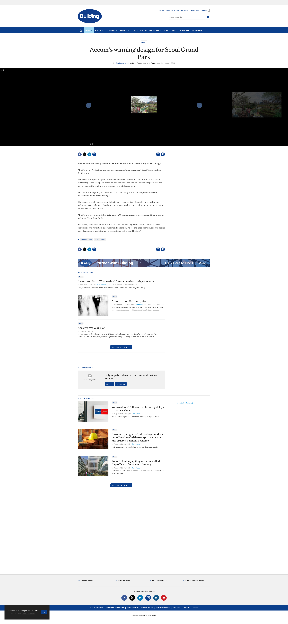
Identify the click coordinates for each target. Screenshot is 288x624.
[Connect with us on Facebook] (124, 598)
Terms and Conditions (115, 608)
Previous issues (87, 580)
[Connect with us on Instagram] (156, 598)
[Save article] (163, 154)
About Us (176, 608)
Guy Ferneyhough (122, 63)
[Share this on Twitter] (84, 154)
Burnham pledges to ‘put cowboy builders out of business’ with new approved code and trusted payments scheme (137, 437)
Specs (195, 608)
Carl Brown (136, 414)
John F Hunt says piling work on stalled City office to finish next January (136, 462)
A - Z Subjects (124, 580)
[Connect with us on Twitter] (132, 598)
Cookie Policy (133, 608)
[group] (197, 30)
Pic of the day (100, 239)
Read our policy (28, 613)
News (144, 42)
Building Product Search (194, 580)
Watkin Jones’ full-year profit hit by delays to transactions (138, 408)
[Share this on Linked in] (89, 154)
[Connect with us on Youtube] (164, 598)
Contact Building (163, 608)
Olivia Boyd (139, 305)
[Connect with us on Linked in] (140, 598)
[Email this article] (94, 154)
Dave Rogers (136, 468)
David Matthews (102, 285)
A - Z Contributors (159, 580)
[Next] (199, 105)
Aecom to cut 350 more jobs (129, 301)
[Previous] (88, 105)
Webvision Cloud (150, 615)
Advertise (186, 608)
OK (44, 612)
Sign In (204, 10)
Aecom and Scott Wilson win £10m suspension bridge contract (116, 281)
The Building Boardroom (169, 10)
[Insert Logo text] (90, 22)
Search (208, 17)
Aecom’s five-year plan (91, 327)
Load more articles (121, 347)
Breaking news (86, 239)
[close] (164, 150)
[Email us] (148, 598)
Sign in (134, 150)
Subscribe (195, 10)
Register (184, 10)
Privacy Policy (147, 608)
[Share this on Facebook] (80, 154)
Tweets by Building (185, 402)
